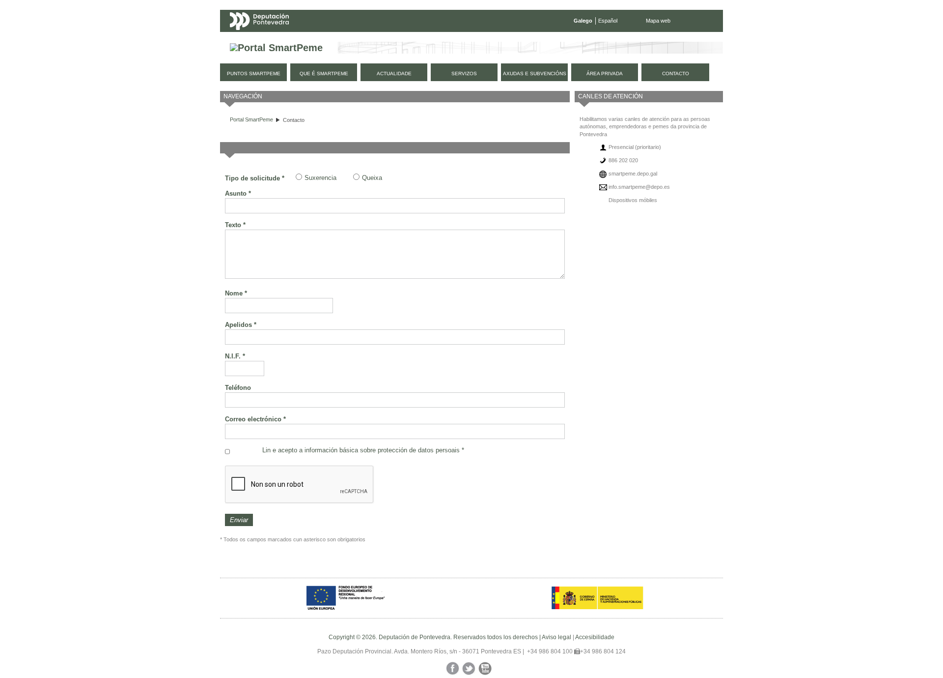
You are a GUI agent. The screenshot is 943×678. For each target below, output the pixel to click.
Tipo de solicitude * (254, 178)
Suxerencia (320, 177)
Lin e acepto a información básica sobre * (363, 450)
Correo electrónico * (255, 419)
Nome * (236, 293)
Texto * (235, 225)
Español (607, 21)
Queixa (372, 177)
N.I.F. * (235, 356)
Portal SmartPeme (251, 119)
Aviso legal (556, 637)
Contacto (294, 120)
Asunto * (238, 193)
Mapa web (658, 21)
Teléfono (238, 387)
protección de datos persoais (419, 450)
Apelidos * (240, 324)
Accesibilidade (594, 637)
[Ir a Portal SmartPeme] (276, 48)
